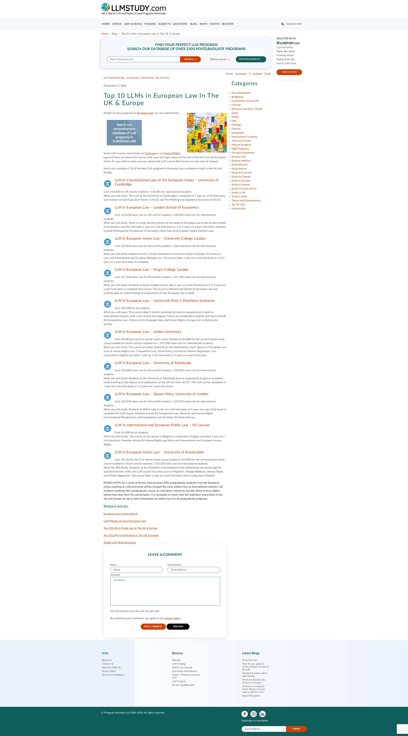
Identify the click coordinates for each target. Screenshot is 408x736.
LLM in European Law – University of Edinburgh (153, 363)
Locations (180, 24)
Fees (234, 121)
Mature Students (241, 145)
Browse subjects (249, 59)
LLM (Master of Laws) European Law (125, 521)
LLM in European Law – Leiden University (148, 332)
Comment (115, 575)
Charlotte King (115, 78)
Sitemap (176, 660)
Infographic (238, 133)
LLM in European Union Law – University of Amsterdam (159, 452)
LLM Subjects (179, 681)
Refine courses (218, 59)
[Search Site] (283, 24)
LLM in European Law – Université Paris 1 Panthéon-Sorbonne (165, 300)
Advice (117, 24)
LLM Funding (179, 664)
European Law (145, 113)
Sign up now (289, 72)
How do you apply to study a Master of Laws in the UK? (255, 667)
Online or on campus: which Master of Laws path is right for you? (253, 689)
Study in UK (239, 192)
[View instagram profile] (253, 714)
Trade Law (150, 153)
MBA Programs (240, 148)
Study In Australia (242, 172)
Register (228, 24)
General (236, 129)
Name (113, 565)
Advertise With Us (111, 667)
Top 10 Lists (162, 78)
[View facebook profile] (244, 714)
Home (106, 24)
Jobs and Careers (241, 141)
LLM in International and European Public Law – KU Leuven (162, 425)
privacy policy (172, 618)
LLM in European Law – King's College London (152, 269)
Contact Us (107, 664)
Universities (147, 78)
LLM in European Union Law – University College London (160, 238)
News (203, 24)
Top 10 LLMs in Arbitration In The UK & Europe (131, 535)
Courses (134, 78)
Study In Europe (241, 180)
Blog (193, 24)
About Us (107, 660)
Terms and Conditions (113, 675)
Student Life (239, 156)
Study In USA (239, 196)
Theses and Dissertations (246, 200)
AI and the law (249, 660)
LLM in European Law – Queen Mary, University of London (161, 394)
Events (215, 24)
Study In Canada (241, 176)
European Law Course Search (121, 514)
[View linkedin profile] (262, 714)
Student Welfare (241, 160)
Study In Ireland (241, 184)
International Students (245, 137)
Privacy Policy (109, 671)
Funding (150, 24)
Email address (174, 565)
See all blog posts (251, 696)
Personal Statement (243, 152)
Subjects (164, 24)
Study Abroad (240, 164)
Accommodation (241, 93)
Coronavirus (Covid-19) (245, 101)
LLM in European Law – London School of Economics (157, 207)
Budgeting (237, 97)
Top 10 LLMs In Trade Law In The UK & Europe (130, 528)
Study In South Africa (244, 188)
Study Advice (239, 168)
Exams (235, 117)
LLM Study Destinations (184, 671)
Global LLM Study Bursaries (120, 542)
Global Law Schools (182, 667)
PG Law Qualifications (183, 685)
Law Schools (133, 24)
